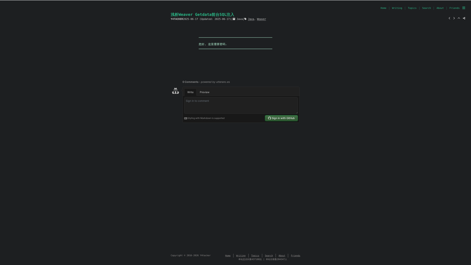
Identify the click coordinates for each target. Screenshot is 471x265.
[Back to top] (459, 18)
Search (426, 8)
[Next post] (454, 18)
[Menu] (463, 8)
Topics (412, 8)
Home (383, 8)
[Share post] (464, 18)
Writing (397, 8)
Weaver (261, 19)
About (440, 8)
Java (240, 19)
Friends (454, 8)
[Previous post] (449, 18)
